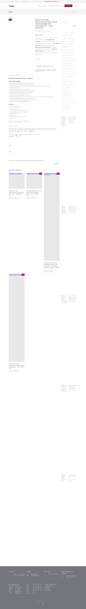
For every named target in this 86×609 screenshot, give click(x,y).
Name (10, 145)
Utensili (63, 102)
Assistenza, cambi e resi (49, 585)
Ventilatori (64, 110)
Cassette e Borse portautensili (68, 60)
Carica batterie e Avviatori (67, 55)
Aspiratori (72, 41)
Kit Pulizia (72, 73)
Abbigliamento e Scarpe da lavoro (67, 35)
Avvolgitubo (71, 52)
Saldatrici (64, 84)
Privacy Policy (47, 587)
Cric (75, 68)
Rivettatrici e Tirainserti (67, 81)
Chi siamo (44, 6)
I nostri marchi (51, 6)
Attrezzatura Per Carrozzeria (68, 43)
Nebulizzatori (65, 79)
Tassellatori (64, 100)
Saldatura (70, 84)
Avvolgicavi (37, 70)
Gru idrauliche (65, 73)
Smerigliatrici (65, 89)
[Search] (76, 1)
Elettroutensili (65, 71)
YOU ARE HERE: (68, 11)
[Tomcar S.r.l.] (19, 6)
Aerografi (64, 38)
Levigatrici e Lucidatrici (67, 76)
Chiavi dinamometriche (66, 63)
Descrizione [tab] (11, 75)
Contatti (61, 6)
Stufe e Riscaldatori (66, 97)
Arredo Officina (71, 38)
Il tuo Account (47, 590)
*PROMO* (49, 70)
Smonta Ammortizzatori (67, 92)
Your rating (11, 136)
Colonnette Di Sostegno (67, 68)
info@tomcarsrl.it (34, 574)
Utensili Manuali (70, 102)
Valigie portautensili (66, 108)
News (57, 6)
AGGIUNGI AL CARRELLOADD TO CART (45, 66)
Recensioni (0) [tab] (17, 75)
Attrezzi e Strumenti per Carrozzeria (67, 47)
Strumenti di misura (66, 94)
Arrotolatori (53, 70)
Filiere (72, 71)
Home (39, 6)
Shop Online (68, 5)
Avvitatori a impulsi (66, 50)
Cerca (74, 25)
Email (10, 151)
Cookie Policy (47, 588)
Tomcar (27, 121)
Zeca (43, 70)
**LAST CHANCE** (65, 32)
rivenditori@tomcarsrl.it (35, 575)
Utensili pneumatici (66, 105)
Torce (70, 100)
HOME (73, 11)
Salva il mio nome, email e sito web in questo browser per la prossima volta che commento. (26, 160)
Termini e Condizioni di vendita (50, 584)
